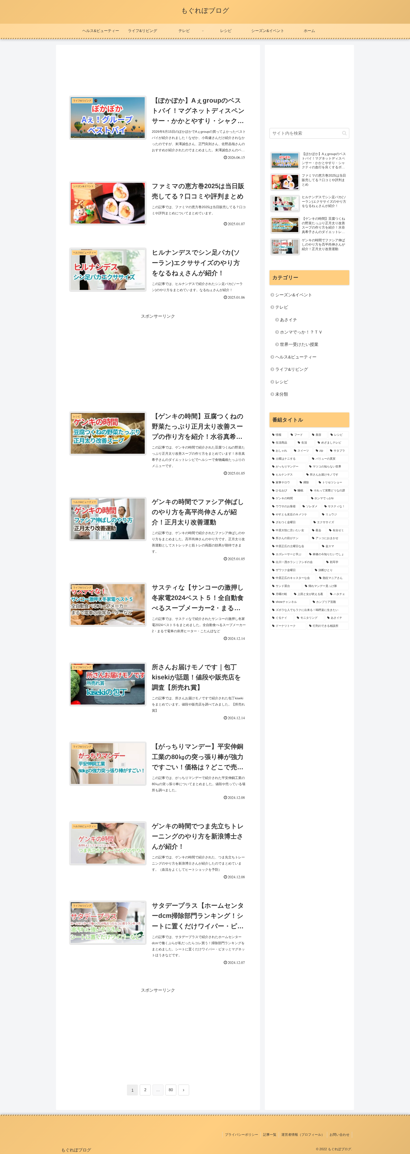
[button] (344, 133)
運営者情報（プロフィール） (303, 1134)
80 (171, 1090)
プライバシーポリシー (241, 1134)
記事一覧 (269, 1134)
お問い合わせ (339, 1134)
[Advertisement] (158, 64)
